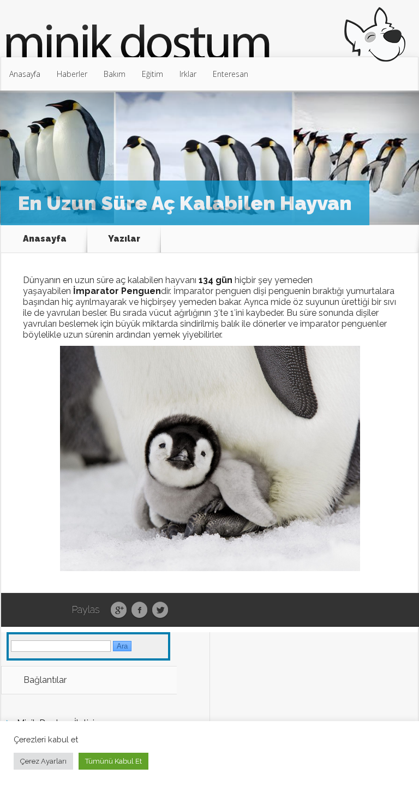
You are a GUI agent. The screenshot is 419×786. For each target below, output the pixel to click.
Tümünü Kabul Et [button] (113, 761)
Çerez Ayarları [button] (43, 761)
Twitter (160, 610)
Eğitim (152, 74)
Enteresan (230, 74)
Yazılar (124, 238)
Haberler (72, 74)
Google (118, 610)
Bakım (114, 74)
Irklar (187, 74)
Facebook (139, 610)
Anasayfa (24, 74)
